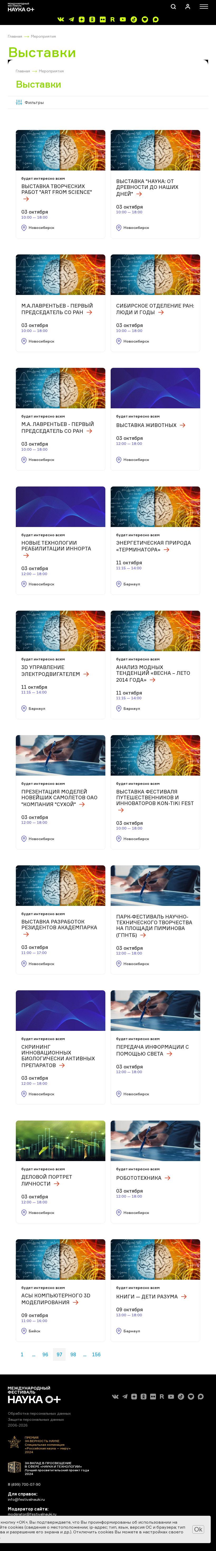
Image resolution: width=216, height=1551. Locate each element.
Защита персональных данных (36, 1419)
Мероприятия (43, 36)
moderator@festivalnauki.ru (32, 1514)
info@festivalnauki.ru (26, 1499)
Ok (198, 1529)
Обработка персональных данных (39, 1413)
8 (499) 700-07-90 (24, 1484)
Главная (15, 36)
